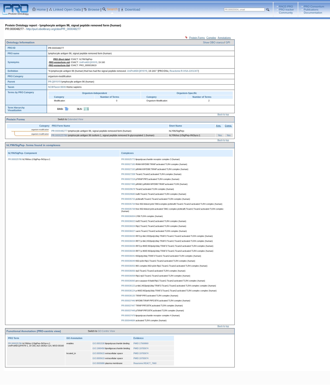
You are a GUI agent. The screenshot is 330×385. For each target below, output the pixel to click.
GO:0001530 (99, 343)
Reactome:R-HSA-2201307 (184, 71)
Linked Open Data (67, 9)
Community (286, 12)
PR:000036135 (128, 295)
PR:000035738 (128, 209)
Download (132, 9)
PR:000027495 (128, 184)
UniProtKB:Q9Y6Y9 (88, 62)
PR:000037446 (128, 300)
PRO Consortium (314, 6)
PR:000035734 (128, 204)
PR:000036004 (128, 216)
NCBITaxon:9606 (57, 87)
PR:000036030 (128, 236)
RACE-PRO (286, 6)
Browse (93, 9)
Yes (220, 135)
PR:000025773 (128, 159)
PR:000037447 (128, 305)
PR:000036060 (128, 281)
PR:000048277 (59, 131)
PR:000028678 (128, 189)
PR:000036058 (128, 276)
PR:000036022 (128, 221)
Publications (311, 9)
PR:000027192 (128, 169)
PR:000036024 (128, 226)
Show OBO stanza (213, 42)
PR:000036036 (128, 246)
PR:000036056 (128, 271)
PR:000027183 (128, 164)
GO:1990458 (99, 348)
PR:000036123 (128, 286)
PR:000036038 (128, 251)
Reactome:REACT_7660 (144, 363)
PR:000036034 (128, 241)
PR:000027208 (128, 174)
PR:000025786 (59, 135)
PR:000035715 (128, 199)
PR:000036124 (128, 291)
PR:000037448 (128, 310)
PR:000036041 (128, 256)
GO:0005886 (99, 363)
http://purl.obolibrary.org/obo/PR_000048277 (53, 29)
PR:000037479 (128, 315)
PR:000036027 (128, 231)
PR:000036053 (128, 266)
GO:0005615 (99, 353)
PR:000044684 (128, 320)
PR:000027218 (128, 179)
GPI (228, 42)
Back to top (223, 114)
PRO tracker (286, 9)
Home (41, 9)
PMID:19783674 (140, 348)
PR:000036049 (128, 261)
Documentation (313, 12)
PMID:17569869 (140, 343)
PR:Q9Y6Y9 (54, 81)
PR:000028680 (128, 194)
